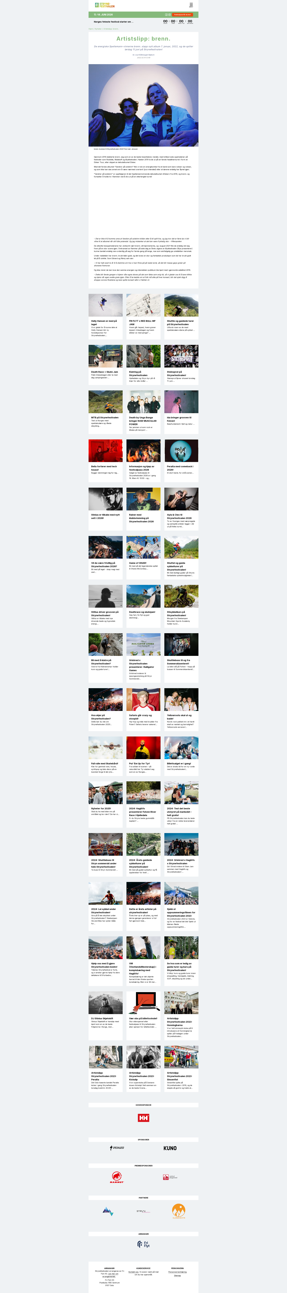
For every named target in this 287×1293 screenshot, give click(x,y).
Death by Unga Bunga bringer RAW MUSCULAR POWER (143, 421)
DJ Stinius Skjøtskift (102, 1018)
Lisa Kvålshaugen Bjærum (144, 55)
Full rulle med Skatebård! (104, 763)
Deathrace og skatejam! (142, 612)
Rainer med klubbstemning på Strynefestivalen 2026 (141, 518)
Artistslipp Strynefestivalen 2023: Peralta (103, 1076)
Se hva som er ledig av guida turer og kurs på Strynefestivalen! (179, 967)
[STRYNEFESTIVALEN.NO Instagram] (169, 15)
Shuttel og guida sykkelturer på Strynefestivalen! (176, 566)
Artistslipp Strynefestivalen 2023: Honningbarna (179, 1022)
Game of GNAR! (137, 563)
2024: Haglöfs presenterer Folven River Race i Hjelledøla (142, 812)
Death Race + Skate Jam (104, 372)
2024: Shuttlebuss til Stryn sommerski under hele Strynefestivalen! (103, 863)
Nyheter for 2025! (101, 808)
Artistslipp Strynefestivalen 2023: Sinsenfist (179, 1076)
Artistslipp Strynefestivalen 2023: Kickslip (141, 1076)
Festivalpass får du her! (182, 14)
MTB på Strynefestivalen (104, 417)
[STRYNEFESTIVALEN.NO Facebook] (166, 15)
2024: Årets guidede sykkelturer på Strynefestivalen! (140, 863)
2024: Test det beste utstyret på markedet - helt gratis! (179, 812)
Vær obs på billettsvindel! (143, 1018)
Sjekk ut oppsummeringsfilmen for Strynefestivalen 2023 (181, 912)
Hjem (91, 29)
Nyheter (98, 29)
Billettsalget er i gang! (179, 763)
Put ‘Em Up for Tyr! (139, 763)
